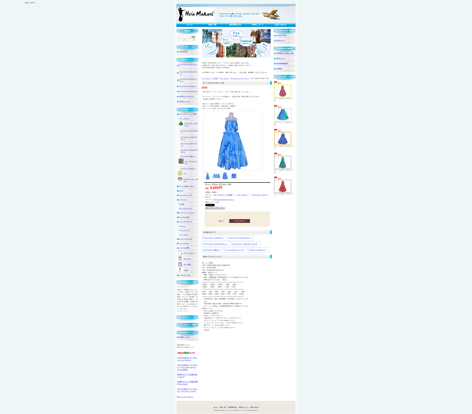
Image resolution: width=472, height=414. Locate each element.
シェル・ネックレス (185, 239)
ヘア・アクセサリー (185, 221)
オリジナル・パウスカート (214, 238)
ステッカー (187, 259)
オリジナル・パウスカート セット (245, 244)
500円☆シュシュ (185, 101)
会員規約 (279, 68)
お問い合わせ (281, 25)
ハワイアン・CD (184, 275)
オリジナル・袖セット (212, 250)
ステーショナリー (189, 253)
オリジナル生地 (184, 217)
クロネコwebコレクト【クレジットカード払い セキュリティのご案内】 (187, 367)
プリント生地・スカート (187, 186)
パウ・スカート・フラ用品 (210, 78)
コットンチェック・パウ (235, 250)
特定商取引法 (235, 25)
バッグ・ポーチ (184, 243)
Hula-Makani (183, 51)
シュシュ (182, 226)
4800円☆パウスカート (186, 96)
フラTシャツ (183, 199)
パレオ (181, 190)
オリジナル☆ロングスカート (188, 91)
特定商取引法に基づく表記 (285, 53)
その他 (181, 204)
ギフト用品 (187, 264)
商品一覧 (212, 25)
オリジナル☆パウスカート (188, 86)
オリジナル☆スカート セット (224, 199)
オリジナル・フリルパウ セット (215, 244)
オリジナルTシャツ (185, 208)
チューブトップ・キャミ (187, 212)
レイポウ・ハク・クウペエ (191, 180)
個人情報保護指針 (282, 63)
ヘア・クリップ (184, 230)
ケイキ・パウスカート (258, 250)
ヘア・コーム (183, 234)
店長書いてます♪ (184, 337)
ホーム (190, 25)
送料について (258, 25)
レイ (185, 173)
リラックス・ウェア (185, 195)
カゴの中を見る (281, 35)
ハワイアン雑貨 (184, 247)
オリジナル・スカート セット (240, 78)
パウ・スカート (224, 78)
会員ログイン (280, 40)
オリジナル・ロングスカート (240, 238)
